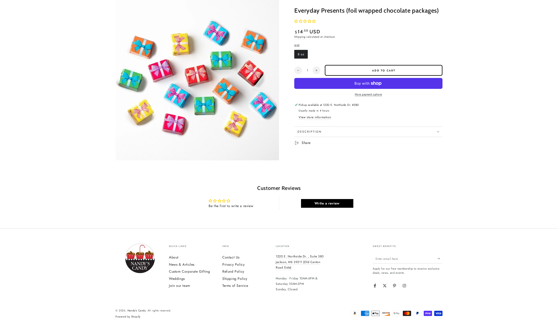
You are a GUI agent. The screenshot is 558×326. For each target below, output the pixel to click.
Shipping (300, 37)
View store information (315, 117)
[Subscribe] (439, 258)
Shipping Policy (234, 278)
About (174, 257)
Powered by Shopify (128, 317)
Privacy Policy (233, 264)
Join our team (179, 285)
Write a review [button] (327, 203)
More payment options (368, 94)
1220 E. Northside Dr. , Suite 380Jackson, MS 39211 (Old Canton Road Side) (300, 261)
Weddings (177, 278)
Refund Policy (233, 271)
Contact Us (231, 257)
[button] (305, 21)
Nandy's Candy (137, 310)
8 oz (303, 55)
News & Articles (181, 264)
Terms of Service (235, 285)
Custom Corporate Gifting (189, 271)
